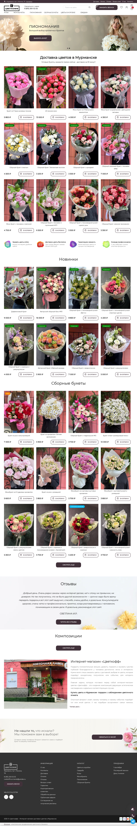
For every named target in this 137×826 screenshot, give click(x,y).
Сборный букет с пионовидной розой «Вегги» (83, 311)
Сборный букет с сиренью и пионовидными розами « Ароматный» (51, 549)
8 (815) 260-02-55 (31, 8)
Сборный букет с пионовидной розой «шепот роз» (83, 224)
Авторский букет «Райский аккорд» (51, 368)
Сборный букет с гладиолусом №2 (83, 436)
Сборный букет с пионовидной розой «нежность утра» (116, 549)
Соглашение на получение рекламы (48, 802)
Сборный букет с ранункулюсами (115, 368)
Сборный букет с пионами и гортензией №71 (51, 224)
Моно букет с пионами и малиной (18, 224)
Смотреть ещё (68, 565)
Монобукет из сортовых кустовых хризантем (83, 492)
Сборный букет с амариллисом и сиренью (83, 549)
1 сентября (118, 767)
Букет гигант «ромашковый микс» (115, 436)
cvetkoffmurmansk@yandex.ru (15, 779)
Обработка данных (48, 794)
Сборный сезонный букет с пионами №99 (115, 167)
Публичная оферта (48, 797)
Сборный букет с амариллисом (83, 368)
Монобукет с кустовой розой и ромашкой (115, 492)
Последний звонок (121, 770)
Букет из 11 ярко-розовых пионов (19, 111)
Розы (6, 12)
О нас (124, 1)
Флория (7, 824)
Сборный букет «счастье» (19, 167)
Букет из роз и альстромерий (19, 436)
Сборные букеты (51, 12)
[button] (67, 48)
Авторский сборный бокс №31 (51, 312)
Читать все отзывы (68, 622)
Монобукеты (19, 12)
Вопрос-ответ (117, 1)
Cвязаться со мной (107, 737)
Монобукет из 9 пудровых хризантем (19, 492)
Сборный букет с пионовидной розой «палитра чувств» (116, 311)
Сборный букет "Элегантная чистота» (51, 167)
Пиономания (36, 12)
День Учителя (119, 773)
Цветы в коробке (68, 12)
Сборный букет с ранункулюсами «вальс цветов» (19, 549)
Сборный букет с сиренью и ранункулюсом (18, 368)
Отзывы (109, 1)
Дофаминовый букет (19, 312)
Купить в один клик (19, 106)
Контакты (29, 1)
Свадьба (83, 12)
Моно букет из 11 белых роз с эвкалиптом (83, 111)
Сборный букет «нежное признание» (115, 224)
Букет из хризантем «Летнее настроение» (51, 436)
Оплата (102, 1)
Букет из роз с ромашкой (51, 492)
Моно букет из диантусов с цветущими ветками (115, 111)
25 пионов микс (51, 111)
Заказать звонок (13, 784)
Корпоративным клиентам (47, 790)
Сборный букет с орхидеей (83, 167)
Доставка (96, 1)
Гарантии (44, 785)
